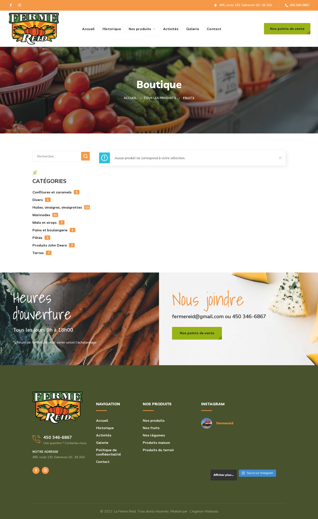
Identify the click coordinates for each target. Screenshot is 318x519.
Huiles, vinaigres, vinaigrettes (60, 207)
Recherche (85, 156)
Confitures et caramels (54, 192)
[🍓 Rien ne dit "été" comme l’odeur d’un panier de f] (214, 458)
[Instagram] (19, 5)
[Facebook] (10, 5)
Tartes (41, 253)
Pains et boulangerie (52, 230)
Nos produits (154, 420)
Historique (105, 428)
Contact (102, 461)
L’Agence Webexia (204, 511)
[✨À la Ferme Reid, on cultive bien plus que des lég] (272, 458)
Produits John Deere (52, 245)
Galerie (102, 442)
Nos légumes (154, 435)
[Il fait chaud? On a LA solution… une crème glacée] (272, 441)
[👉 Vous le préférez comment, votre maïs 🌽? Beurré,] (214, 441)
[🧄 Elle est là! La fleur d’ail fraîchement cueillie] (243, 458)
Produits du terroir (158, 450)
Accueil (130, 98)
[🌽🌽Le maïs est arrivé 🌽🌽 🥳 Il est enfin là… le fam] (243, 441)
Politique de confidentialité (108, 452)
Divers (40, 200)
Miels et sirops (47, 222)
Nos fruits (151, 428)
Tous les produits (160, 98)
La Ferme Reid (125, 511)
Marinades (44, 215)
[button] (287, 28)
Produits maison (156, 442)
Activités (103, 435)
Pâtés (40, 237)
